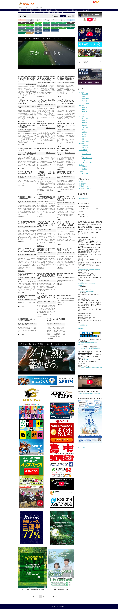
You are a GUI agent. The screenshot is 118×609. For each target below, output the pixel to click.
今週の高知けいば (50, 128)
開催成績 (72, 277)
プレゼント (85, 151)
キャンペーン (85, 147)
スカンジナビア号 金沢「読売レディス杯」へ (64, 249)
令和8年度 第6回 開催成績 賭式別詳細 (26, 296)
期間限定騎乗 (26, 131)
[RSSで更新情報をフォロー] (97, 2)
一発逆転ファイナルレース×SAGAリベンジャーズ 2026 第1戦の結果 (66, 198)
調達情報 (84, 166)
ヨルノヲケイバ (86, 154)
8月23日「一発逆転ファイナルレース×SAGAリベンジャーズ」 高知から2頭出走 (66, 101)
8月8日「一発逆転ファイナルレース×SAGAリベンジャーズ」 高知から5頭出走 (27, 250)
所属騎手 (81, 185)
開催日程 (84, 107)
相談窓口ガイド (82, 328)
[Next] (56, 596)
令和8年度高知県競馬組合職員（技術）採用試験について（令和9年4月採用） (46, 78)
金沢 (22, 27)
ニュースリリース (84, 173)
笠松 (38, 30)
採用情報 (28, 84)
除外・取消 (85, 94)
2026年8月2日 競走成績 (64, 295)
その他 (47, 201)
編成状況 (84, 120)
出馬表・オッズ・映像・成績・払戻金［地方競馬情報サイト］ (47, 12)
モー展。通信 (85, 160)
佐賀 (22, 30)
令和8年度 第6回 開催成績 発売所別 (65, 274)
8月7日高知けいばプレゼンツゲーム (46, 149)
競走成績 (72, 298)
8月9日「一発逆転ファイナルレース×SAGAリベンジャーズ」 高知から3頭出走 (65, 223)
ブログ (39, 129)
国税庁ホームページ (89, 359)
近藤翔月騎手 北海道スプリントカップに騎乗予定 (65, 172)
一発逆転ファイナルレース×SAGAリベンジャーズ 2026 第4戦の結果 (27, 101)
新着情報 (20, 10)
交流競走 (32, 154)
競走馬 (84, 134)
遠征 (52, 104)
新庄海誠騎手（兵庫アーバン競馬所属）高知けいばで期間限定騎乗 (26, 125)
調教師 (84, 136)
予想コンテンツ (83, 186)
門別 (38, 33)
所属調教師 (82, 183)
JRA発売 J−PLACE (85, 188)
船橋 (30, 27)
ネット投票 (86, 10)
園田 (46, 27)
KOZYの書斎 (81, 447)
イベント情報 (66, 10)
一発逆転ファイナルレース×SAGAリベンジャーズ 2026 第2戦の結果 (46, 173)
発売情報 (81, 143)
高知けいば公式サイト (60, 606)
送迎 (83, 114)
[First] (33, 596)
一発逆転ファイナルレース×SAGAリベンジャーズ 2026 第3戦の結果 (66, 125)
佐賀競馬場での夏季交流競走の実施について (46, 249)
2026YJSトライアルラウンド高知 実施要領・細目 (27, 172)
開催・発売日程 (30, 10)
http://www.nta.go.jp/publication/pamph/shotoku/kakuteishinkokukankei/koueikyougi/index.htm (90, 369)
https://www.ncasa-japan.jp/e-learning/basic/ (89, 348)
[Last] (59, 596)
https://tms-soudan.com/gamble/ (86, 291)
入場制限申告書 (82, 325)
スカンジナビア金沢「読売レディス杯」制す (65, 149)
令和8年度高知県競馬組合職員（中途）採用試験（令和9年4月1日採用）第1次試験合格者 (46, 276)
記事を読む (21, 97)
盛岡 (22, 25)
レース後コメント (87, 103)
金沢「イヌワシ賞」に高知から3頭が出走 (46, 101)
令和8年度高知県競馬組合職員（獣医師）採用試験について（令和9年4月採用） (66, 78)
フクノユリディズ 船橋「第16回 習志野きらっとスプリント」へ (46, 297)
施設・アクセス (75, 10)
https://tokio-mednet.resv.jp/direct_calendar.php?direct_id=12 (87, 284)
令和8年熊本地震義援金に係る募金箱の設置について (46, 197)
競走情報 (57, 10)
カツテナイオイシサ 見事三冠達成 (56, 319)
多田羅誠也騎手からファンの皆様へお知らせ (26, 319)
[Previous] (36, 596)
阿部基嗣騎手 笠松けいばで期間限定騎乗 (26, 197)
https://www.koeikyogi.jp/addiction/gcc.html (89, 269)
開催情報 (48, 10)
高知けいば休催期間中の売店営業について (26, 274)
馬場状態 (84, 101)
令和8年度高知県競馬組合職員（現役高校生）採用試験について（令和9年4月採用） (27, 79)
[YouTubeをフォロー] (94, 2)
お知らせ (33, 84)
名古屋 (30, 33)
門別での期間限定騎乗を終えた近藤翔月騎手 (46, 124)
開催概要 (84, 111)
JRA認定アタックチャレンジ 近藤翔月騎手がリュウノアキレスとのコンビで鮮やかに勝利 (46, 224)
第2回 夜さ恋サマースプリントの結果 (27, 149)
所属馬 (81, 181)
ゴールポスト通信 (87, 162)
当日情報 (40, 10)
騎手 (26, 324)
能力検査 (84, 122)
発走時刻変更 (85, 98)
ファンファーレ (83, 198)
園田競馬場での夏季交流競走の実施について (26, 222)
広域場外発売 (85, 145)
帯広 (22, 22)
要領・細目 (29, 176)
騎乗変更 (84, 96)
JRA (22, 33)
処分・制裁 (85, 127)
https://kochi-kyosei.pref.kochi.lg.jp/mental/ (89, 393)
